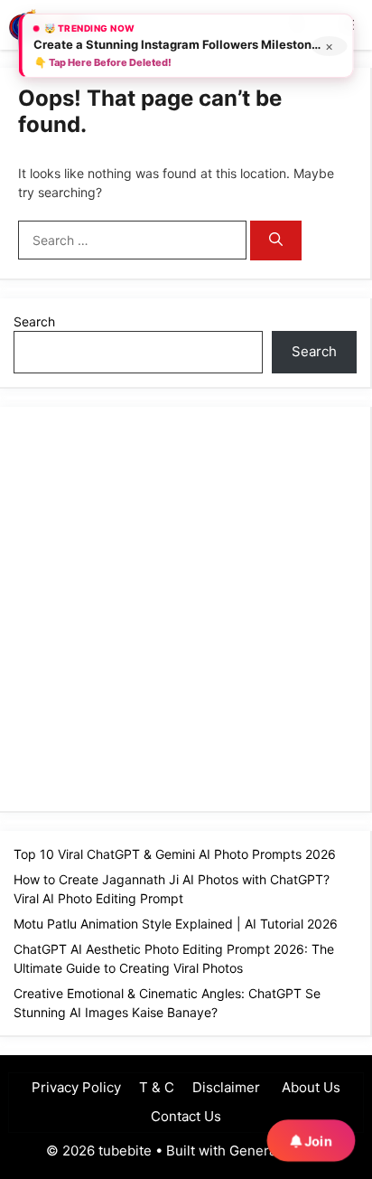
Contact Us (186, 1116)
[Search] (276, 241)
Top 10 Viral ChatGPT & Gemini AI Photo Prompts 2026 (175, 854)
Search (34, 321)
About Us (309, 1087)
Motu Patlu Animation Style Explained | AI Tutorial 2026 (176, 923)
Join (316, 1140)
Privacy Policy (76, 1087)
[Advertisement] (186, 606)
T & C (156, 1087)
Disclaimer (226, 1087)
